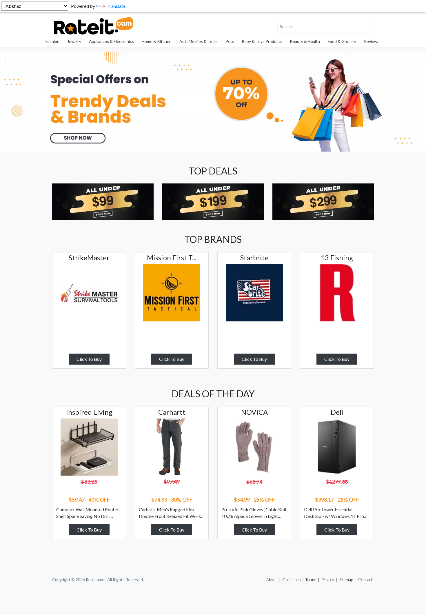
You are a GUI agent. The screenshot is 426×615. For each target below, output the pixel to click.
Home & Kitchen (157, 41)
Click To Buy (89, 359)
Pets (229, 41)
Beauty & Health (305, 41)
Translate (116, 6)
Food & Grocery (342, 41)
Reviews (371, 41)
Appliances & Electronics (111, 41)
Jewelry (74, 41)
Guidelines (291, 579)
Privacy (327, 579)
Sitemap (346, 579)
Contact (365, 579)
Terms (310, 579)
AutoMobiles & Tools (198, 41)
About (271, 579)
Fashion (52, 41)
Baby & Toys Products (262, 41)
